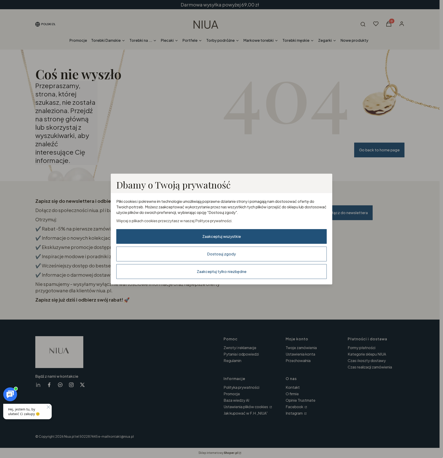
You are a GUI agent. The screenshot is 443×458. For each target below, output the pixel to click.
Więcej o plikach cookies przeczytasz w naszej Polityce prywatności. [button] (174, 220)
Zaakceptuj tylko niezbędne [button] (221, 271)
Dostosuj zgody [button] (221, 253)
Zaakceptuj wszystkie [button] (221, 236)
